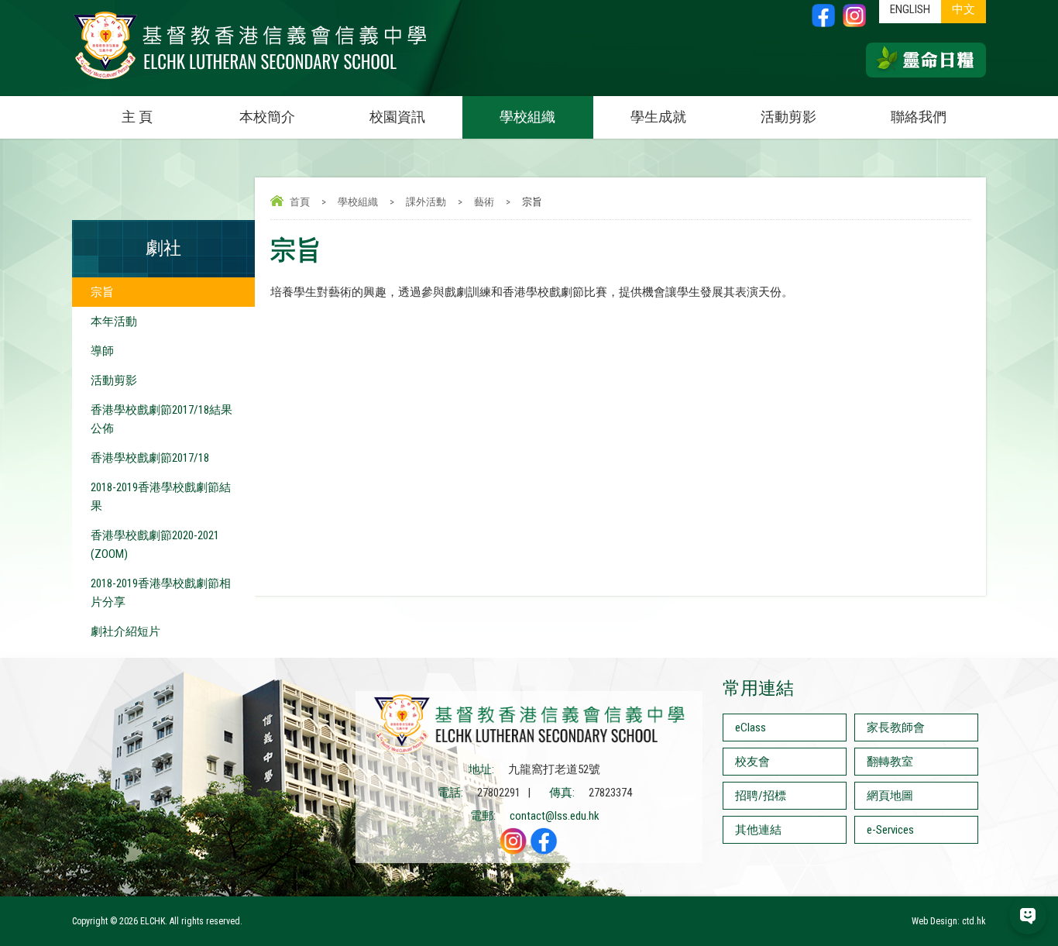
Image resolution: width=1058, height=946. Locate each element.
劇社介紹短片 (125, 631)
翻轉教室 (890, 762)
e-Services (890, 830)
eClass (750, 727)
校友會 (752, 762)
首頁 (300, 202)
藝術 (484, 202)
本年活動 (114, 322)
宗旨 (102, 292)
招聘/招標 (760, 796)
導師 (102, 351)
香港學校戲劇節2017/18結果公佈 (161, 419)
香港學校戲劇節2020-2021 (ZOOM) (155, 544)
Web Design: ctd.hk (949, 921)
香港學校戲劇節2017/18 (150, 458)
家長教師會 (896, 727)
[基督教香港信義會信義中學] (250, 80)
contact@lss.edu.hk (554, 816)
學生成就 (658, 116)
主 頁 (137, 116)
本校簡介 (267, 116)
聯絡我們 (918, 116)
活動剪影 (788, 116)
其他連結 (758, 830)
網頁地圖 (890, 796)
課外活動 (426, 202)
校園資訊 (397, 116)
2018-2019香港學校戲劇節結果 (161, 496)
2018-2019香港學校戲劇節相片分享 (161, 592)
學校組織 (527, 116)
